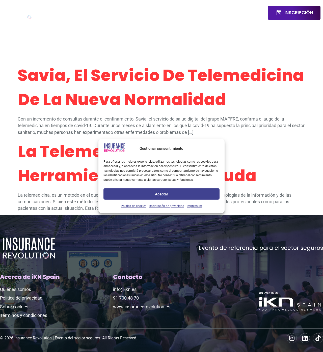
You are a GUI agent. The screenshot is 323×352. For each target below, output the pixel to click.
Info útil (235, 13)
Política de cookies (133, 206)
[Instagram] (292, 338)
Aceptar (161, 194)
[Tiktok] (318, 338)
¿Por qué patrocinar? (189, 13)
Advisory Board (104, 13)
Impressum (194, 206)
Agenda (73, 9)
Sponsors (153, 9)
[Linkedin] (305, 338)
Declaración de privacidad (166, 206)
